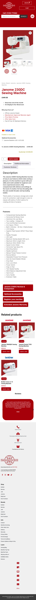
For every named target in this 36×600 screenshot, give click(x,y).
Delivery (3, 529)
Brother (2, 487)
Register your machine (13, 299)
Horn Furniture (4, 498)
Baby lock (3, 496)
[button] (32, 16)
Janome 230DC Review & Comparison (14, 288)
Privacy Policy (4, 534)
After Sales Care (10, 119)
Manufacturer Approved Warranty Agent (17, 115)
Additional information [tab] (21, 163)
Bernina (3, 489)
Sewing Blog (4, 547)
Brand (8, 83)
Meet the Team (4, 552)
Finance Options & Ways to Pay (8, 541)
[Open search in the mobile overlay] (14, 16)
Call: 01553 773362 (10, 13)
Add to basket (13, 159)
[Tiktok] (11, 474)
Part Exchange (4, 536)
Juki (2, 491)
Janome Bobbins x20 (14, 140)
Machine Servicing (5, 525)
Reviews (3, 559)
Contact (3, 522)
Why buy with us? (5, 554)
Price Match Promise (11, 117)
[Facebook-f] (2, 474)
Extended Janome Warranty (15, 305)
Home (3, 83)
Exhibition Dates (4, 556)
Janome (13, 83)
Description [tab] (7, 163)
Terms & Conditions (5, 539)
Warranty (3, 532)
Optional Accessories (9, 138)
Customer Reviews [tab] (10, 167)
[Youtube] (8, 474)
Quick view (6, 351)
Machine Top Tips (5, 549)
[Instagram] (5, 474)
